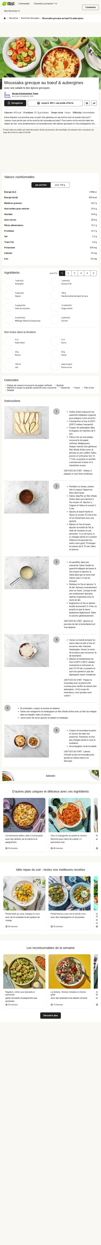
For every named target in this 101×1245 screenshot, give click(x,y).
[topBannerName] (50, 29)
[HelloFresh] (8, 4)
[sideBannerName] (50, 153)
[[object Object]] (87, 103)
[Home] (4, 18)
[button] (62, 273)
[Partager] (94, 103)
